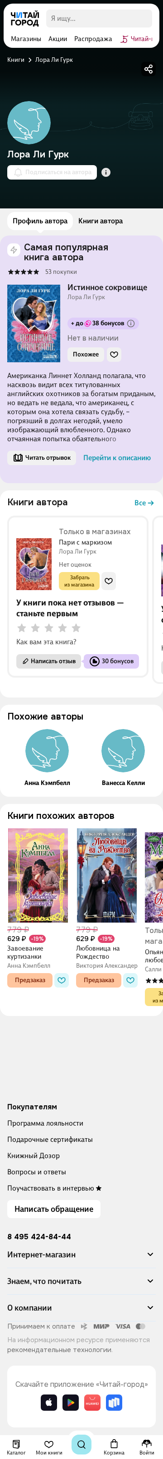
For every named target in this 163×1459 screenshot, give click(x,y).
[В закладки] (114, 354)
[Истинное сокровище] (23, 272)
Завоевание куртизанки (25, 952)
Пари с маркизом (85, 542)
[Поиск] (81, 1444)
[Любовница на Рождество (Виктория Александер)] (107, 875)
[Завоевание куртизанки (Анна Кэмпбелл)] (38, 875)
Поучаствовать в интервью (50, 1188)
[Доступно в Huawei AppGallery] (92, 1402)
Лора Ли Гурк (86, 297)
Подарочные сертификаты (50, 1139)
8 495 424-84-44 (39, 1237)
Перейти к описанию (117, 457)
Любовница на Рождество (98, 952)
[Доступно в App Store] (49, 1402)
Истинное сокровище (107, 287)
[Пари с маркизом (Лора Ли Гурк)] (34, 557)
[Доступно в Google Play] (70, 1402)
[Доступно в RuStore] (114, 1402)
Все (140, 503)
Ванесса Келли (123, 783)
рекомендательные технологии (59, 1349)
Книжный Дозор (33, 1155)
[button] (81, 1258)
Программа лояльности (45, 1123)
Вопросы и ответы (36, 1172)
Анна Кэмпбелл (47, 783)
